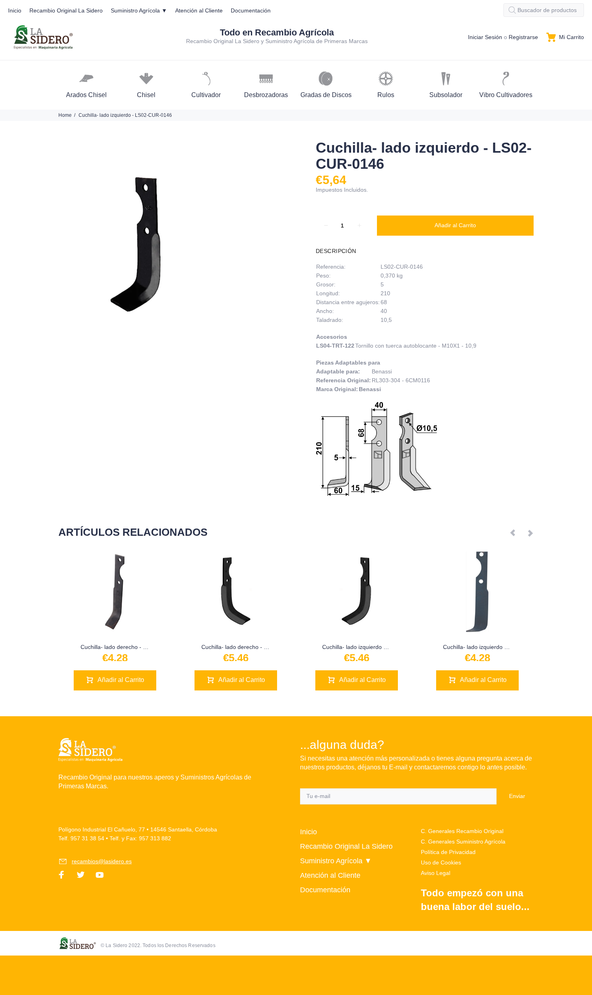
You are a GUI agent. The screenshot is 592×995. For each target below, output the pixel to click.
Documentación (325, 890)
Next (530, 532)
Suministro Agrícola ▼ (336, 861)
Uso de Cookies (441, 862)
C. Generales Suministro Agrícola (463, 841)
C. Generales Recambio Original (462, 831)
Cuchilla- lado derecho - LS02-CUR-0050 (133, 647)
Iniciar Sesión (485, 37)
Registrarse (523, 37)
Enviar (517, 796)
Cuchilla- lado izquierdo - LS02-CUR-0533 (375, 647)
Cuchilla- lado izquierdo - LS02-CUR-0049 (496, 647)
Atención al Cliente (330, 875)
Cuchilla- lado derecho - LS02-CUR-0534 (253, 647)
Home (65, 115)
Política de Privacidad (448, 852)
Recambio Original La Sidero (346, 846)
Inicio (308, 832)
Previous (513, 532)
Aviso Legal (435, 873)
